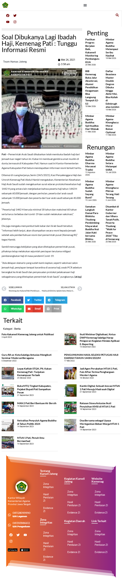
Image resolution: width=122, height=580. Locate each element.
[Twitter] (15, 15)
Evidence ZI (48, 510)
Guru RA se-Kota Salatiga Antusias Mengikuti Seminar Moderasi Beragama (26, 356)
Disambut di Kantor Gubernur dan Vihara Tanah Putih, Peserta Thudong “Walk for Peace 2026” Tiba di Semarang (112, 222)
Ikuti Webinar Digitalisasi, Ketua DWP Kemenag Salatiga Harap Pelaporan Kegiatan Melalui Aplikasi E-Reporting (100, 339)
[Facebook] (8, 15)
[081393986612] (9, 525)
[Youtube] (8, 22)
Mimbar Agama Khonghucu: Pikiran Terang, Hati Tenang (112, 189)
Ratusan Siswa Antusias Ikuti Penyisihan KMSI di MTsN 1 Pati (97, 405)
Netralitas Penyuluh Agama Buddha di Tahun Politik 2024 (36, 422)
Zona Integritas (48, 485)
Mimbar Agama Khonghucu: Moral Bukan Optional (112, 123)
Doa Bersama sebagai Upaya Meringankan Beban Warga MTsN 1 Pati (99, 423)
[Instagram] (15, 22)
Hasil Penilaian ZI (48, 497)
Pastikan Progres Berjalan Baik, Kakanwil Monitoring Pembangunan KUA (93, 50)
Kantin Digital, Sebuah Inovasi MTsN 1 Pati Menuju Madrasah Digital (100, 387)
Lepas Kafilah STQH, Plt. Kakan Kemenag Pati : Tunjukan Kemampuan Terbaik (34, 372)
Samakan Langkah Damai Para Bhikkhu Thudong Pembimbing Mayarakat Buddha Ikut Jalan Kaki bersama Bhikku (92, 222)
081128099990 (21, 512)
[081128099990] (9, 515)
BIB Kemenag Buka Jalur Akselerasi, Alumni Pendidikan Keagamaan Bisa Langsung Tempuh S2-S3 (91, 87)
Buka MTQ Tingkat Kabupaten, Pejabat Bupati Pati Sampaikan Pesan (34, 389)
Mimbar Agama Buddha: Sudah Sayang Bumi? (89, 189)
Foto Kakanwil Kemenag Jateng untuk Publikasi (28, 334)
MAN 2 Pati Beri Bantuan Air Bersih (36, 403)
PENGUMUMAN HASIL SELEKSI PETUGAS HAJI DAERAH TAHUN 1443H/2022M (91, 356)
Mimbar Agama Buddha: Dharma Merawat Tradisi (90, 161)
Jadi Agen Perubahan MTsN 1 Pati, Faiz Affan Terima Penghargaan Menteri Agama (99, 372)
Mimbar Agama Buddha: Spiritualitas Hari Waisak (92, 122)
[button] (85, 5)
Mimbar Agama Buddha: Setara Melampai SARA (111, 161)
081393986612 (21, 523)
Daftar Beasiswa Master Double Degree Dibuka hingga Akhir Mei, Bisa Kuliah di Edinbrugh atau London (112, 89)
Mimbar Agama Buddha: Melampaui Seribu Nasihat (112, 47)
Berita (17, 328)
